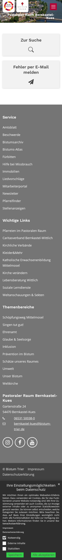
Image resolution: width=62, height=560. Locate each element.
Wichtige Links (16, 220)
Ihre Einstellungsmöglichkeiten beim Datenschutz (31, 487)
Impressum (8, 528)
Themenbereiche (18, 307)
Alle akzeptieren (43, 555)
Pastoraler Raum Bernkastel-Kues (30, 398)
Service (9, 117)
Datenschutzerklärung (13, 532)
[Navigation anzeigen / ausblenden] (53, 6)
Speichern (15, 555)
